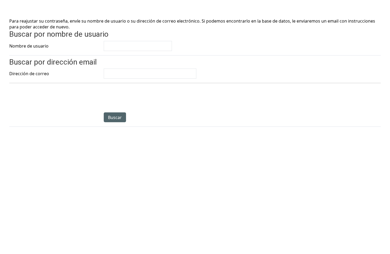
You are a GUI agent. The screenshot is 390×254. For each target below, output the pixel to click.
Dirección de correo (29, 74)
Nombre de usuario (29, 46)
